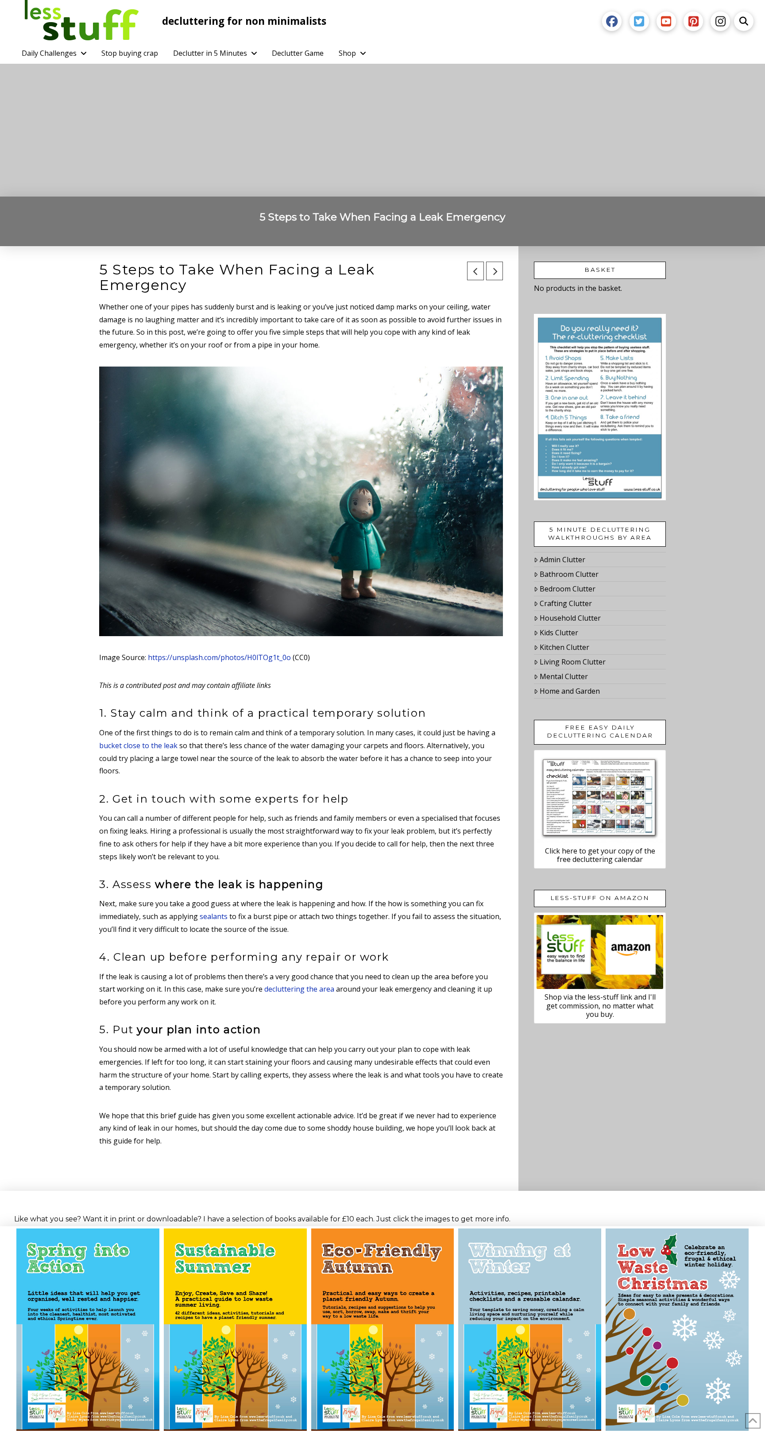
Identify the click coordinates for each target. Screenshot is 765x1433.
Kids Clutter (559, 632)
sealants (214, 916)
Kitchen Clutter (564, 647)
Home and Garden (570, 691)
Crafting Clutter (566, 603)
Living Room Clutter (573, 662)
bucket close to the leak (138, 745)
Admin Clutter (562, 559)
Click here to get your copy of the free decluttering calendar (600, 855)
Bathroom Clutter (569, 574)
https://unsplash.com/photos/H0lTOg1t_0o (219, 657)
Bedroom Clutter (567, 589)
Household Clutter (570, 618)
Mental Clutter (564, 676)
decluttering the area (299, 989)
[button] (743, 21)
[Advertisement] (382, 130)
